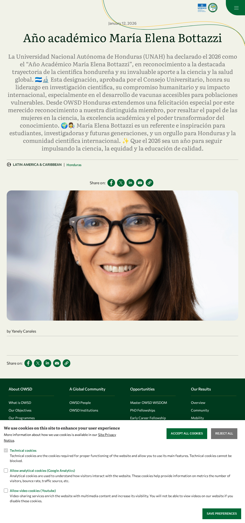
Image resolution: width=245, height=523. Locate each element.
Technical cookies (23, 450)
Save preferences (222, 513)
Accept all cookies (187, 433)
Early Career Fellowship (148, 418)
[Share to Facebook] (111, 183)
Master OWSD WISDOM (148, 403)
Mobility (197, 418)
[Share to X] (121, 183)
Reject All (224, 433)
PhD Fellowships (142, 410)
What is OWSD (20, 403)
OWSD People (80, 403)
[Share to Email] (140, 183)
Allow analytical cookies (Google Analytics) (42, 470)
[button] (149, 183)
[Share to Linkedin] (130, 183)
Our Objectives (20, 410)
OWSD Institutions (83, 410)
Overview (198, 403)
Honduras (74, 165)
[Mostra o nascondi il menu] (235, 7)
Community (200, 410)
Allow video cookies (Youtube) (33, 491)
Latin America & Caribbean (37, 164)
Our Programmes (22, 418)
